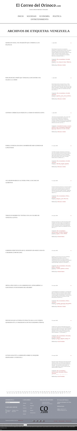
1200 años (58, 163)
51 (29, 392)
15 (27, 391)
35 (64, 391)
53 (33, 392)
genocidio (63, 303)
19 (35, 391)
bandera (58, 233)
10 (18, 391)
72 (67, 392)
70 (64, 392)
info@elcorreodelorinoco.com (62, 410)
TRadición (69, 62)
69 (62, 392)
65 (55, 392)
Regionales (68, 127)
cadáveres (62, 338)
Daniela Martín (61, 236)
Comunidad (59, 126)
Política (57, 16)
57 (40, 392)
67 (58, 392)
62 (49, 392)
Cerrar (1, 429)
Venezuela (54, 60)
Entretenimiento (39, 19)
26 (48, 391)
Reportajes (54, 128)
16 (29, 391)
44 (16, 392)
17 (31, 391)
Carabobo (58, 268)
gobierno (63, 268)
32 (59, 391)
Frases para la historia (46, 402)
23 (42, 391)
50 (27, 392)
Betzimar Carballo (62, 65)
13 (24, 391)
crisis (57, 62)
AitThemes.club (20, 420)
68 (60, 392)
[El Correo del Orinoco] (38, 5)
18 (33, 391)
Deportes (31, 410)
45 (18, 392)
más (71, 42)
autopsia (58, 338)
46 (20, 392)
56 (38, 392)
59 (44, 392)
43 (14, 392)
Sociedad (31, 16)
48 (23, 392)
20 (37, 391)
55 (36, 392)
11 (20, 391)
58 (42, 392)
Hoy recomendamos (61, 59)
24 (44, 391)
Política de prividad (61, 421)
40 (9, 392)
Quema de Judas (62, 62)
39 (7, 392)
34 (62, 391)
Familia (62, 163)
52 (31, 392)
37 (68, 391)
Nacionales (68, 265)
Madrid (65, 233)
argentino (58, 95)
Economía (44, 16)
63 (51, 392)
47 (22, 392)
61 (47, 392)
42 (12, 392)
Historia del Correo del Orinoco (47, 403)
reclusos (67, 268)
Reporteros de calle (61, 128)
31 (57, 391)
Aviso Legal (55, 421)
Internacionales (55, 232)
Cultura (31, 403)
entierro (66, 338)
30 (55, 391)
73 (69, 392)
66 (56, 392)
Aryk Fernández (61, 341)
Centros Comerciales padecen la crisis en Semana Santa (25, 112)
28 (51, 391)
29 (53, 391)
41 (11, 392)
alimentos (58, 198)
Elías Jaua (66, 198)
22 (40, 391)
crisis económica (67, 95)
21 (38, 391)
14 (26, 391)
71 (66, 392)
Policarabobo (68, 303)
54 (34, 392)
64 (53, 392)
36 (66, 391)
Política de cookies (69, 421)
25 (46, 391)
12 (22, 391)
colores (61, 233)
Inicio (21, 16)
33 (60, 391)
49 (25, 392)
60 (45, 392)
